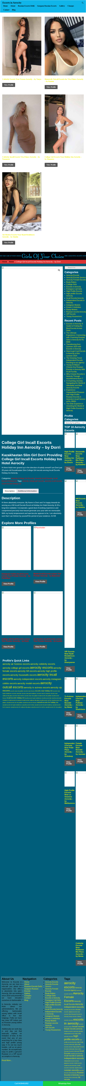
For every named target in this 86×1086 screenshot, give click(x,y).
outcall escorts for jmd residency (43, 705)
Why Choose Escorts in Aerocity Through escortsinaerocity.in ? (75, 376)
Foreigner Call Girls (74, 289)
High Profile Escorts (74, 291)
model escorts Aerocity (70, 1065)
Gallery (62, 6)
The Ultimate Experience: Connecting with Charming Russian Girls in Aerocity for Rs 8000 (75, 337)
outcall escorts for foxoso (30, 702)
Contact (6, 10)
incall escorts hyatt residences (33, 698)
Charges (71, 6)
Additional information (27, 491)
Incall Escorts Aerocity (75, 298)
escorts (71, 1020)
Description (10, 491)
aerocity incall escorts (53, 481)
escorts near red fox (18, 695)
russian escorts (71, 1070)
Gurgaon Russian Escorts (47, 6)
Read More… (7, 1060)
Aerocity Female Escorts (76, 280)
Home (5, 6)
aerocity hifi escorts (27, 671)
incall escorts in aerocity (73, 1056)
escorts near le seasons (43, 693)
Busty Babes (71, 282)
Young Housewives (74, 316)
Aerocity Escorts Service (76, 277)
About (12, 6)
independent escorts (74, 1058)
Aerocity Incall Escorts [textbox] (75, 423)
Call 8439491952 (21, 1083)
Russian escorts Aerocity (76, 312)
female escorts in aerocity (71, 1031)
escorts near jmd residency (29, 693)
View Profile (8, 85)
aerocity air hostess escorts (16, 664)
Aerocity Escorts (72, 275)
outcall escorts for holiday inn (47, 702)
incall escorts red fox (45, 700)
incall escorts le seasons (15, 700)
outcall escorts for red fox (38, 707)
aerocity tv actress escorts (37, 687)
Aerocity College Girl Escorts (22, 478)
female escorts (78, 1027)
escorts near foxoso (29, 691)
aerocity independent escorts (28, 679)
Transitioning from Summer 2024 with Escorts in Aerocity (73, 346)
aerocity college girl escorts (33, 481)
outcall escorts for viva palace (53, 707)
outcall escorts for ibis (28, 705)
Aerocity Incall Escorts (43, 478)
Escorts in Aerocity (12, 2)
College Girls (71, 284)
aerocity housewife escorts (23, 675)
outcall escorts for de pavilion (14, 702)
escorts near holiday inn (44, 691)
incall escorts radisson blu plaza (31, 700)
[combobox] (75, 422)
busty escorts (73, 1016)
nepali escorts (78, 1067)
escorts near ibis (16, 693)
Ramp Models (71, 310)
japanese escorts (69, 1063)
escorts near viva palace (31, 695)
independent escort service (71, 1061)
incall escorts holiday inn (11, 484)
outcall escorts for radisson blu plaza (21, 707)
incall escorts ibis (46, 698)
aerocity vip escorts (69, 1009)
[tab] (10, 491)
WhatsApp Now (64, 1083)
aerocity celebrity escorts (42, 664)
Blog (13, 10)
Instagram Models (73, 305)
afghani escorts (73, 1011)
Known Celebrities (73, 307)
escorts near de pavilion (16, 691)
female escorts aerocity (73, 1029)
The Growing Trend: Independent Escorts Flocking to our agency (75, 360)
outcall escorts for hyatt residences (12, 705)
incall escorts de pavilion (45, 695)
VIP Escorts (71, 314)
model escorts (78, 1063)
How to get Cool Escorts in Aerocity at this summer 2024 (75, 353)
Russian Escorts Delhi (26, 6)
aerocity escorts (41, 667)
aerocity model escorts (28, 683)
